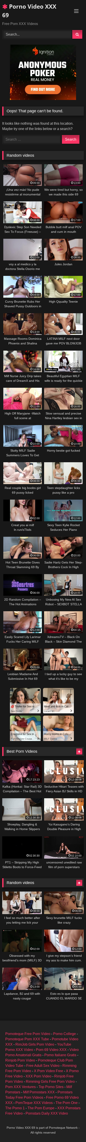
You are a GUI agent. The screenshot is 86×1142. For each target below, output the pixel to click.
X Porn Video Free (48, 1071)
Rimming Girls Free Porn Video (50, 1081)
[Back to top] (72, 1129)
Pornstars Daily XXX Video (47, 1113)
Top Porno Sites (51, 1087)
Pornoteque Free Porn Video (27, 1034)
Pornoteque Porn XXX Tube (27, 1039)
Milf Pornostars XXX (39, 1092)
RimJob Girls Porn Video (34, 1044)
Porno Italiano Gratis (60, 1055)
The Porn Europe (41, 1108)
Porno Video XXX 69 (29, 10)
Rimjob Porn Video (20, 1060)
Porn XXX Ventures (20, 1087)
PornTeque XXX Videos (34, 1103)
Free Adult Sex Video (43, 1066)
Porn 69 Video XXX (51, 1050)
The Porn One (67, 1103)
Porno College (64, 1034)
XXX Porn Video (38, 1076)
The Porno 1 (15, 1108)
